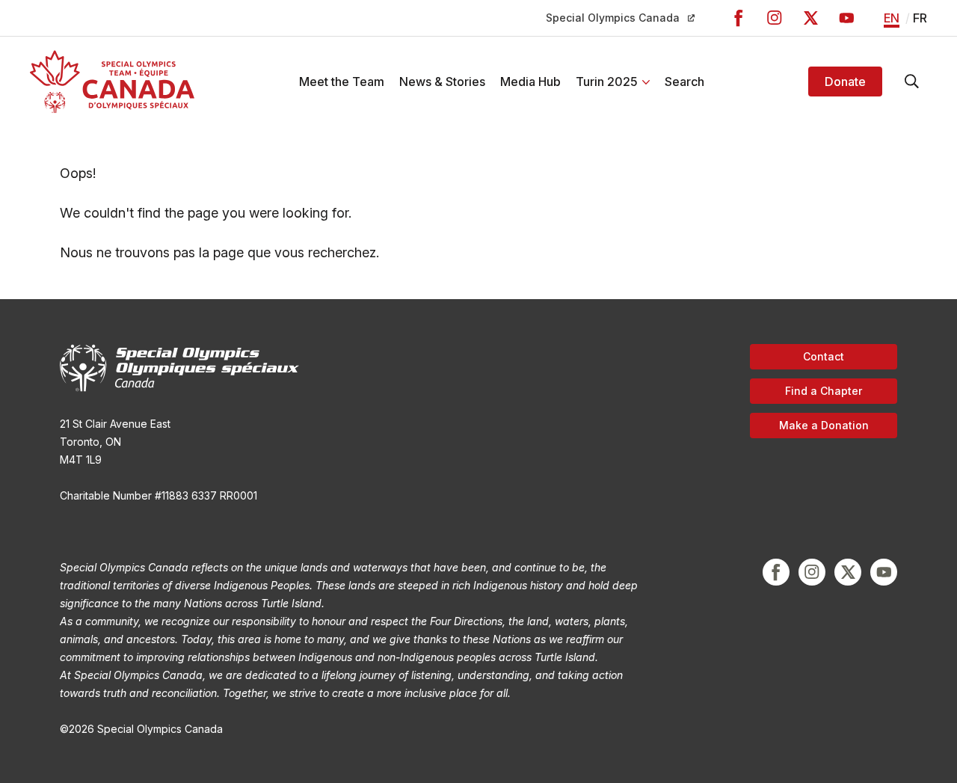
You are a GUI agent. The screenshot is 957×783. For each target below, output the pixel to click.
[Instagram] (774, 17)
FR (920, 17)
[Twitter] (810, 17)
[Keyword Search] (912, 81)
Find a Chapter (823, 390)
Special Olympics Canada (613, 17)
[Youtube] (846, 17)
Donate (845, 81)
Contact (823, 356)
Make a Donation (824, 425)
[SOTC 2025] (112, 82)
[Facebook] (738, 17)
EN (891, 17)
